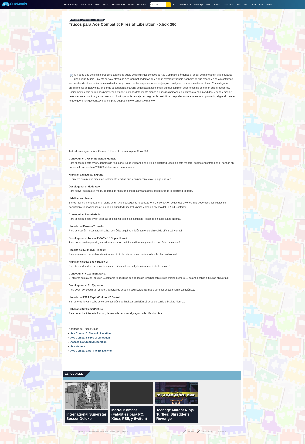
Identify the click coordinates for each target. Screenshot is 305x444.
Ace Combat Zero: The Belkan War (91, 350)
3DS (254, 4)
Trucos (87, 20)
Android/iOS (185, 4)
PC (174, 4)
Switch (217, 4)
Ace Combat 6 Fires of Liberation (90, 337)
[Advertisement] (152, 49)
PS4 (239, 4)
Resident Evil (118, 4)
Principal (76, 20)
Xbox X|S (198, 4)
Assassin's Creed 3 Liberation (88, 342)
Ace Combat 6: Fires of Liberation (90, 333)
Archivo (191, 431)
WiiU (246, 4)
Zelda (105, 4)
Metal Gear (86, 4)
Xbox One (228, 4)
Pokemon (141, 4)
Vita (261, 4)
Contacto (222, 431)
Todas (269, 4)
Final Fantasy (71, 4)
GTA (97, 4)
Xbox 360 (99, 20)
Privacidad (207, 431)
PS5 (208, 4)
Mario (131, 4)
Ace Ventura (77, 346)
